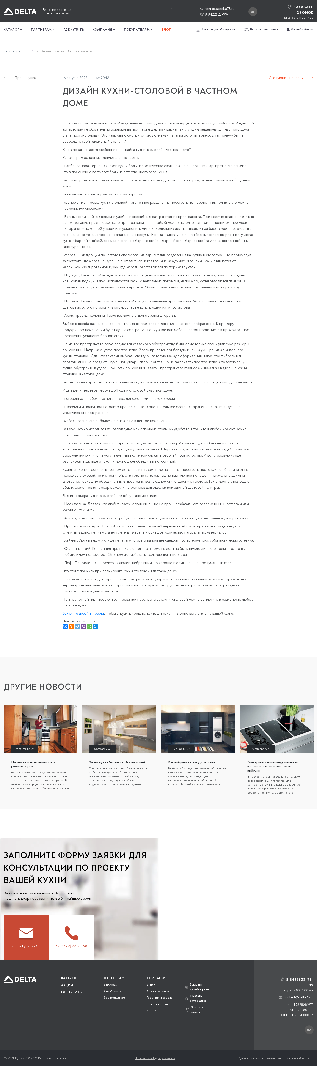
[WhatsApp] (89, 626)
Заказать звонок (197, 1009)
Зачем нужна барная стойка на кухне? (117, 762)
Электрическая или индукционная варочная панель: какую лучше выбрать (272, 766)
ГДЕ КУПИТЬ (71, 992)
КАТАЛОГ (69, 978)
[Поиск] (170, 7)
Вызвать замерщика (264, 29)
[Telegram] (77, 626)
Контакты (153, 1010)
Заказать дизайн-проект (218, 29)
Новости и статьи (158, 1004)
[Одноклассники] (71, 626)
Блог (166, 30)
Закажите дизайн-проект (83, 613)
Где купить (73, 30)
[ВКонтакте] (65, 626)
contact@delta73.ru (219, 8)
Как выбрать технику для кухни (191, 762)
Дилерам (110, 985)
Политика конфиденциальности (155, 1058)
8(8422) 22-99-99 (218, 14)
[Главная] (20, 979)
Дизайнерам (113, 991)
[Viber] (83, 626)
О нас (151, 985)
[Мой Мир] (95, 626)
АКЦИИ (67, 985)
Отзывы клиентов (158, 991)
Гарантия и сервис (159, 998)
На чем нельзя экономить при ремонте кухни (33, 764)
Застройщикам (114, 998)
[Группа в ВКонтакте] (252, 11)
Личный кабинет (302, 29)
